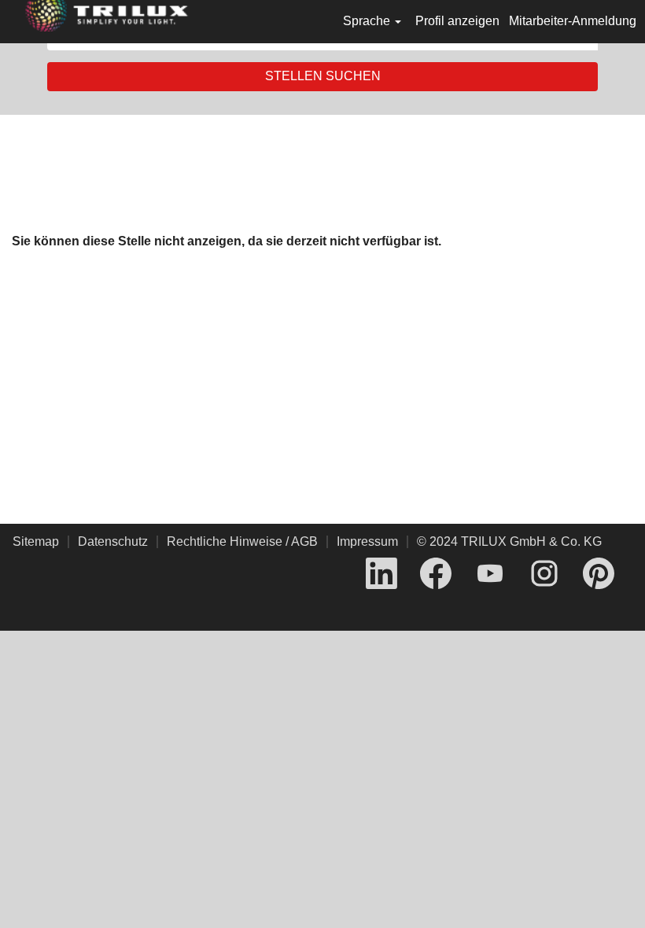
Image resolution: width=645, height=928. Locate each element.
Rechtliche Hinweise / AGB (242, 541)
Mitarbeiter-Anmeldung (572, 21)
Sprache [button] (368, 21)
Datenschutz (113, 541)
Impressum (367, 541)
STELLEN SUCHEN (323, 76)
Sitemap (36, 541)
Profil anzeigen (457, 21)
